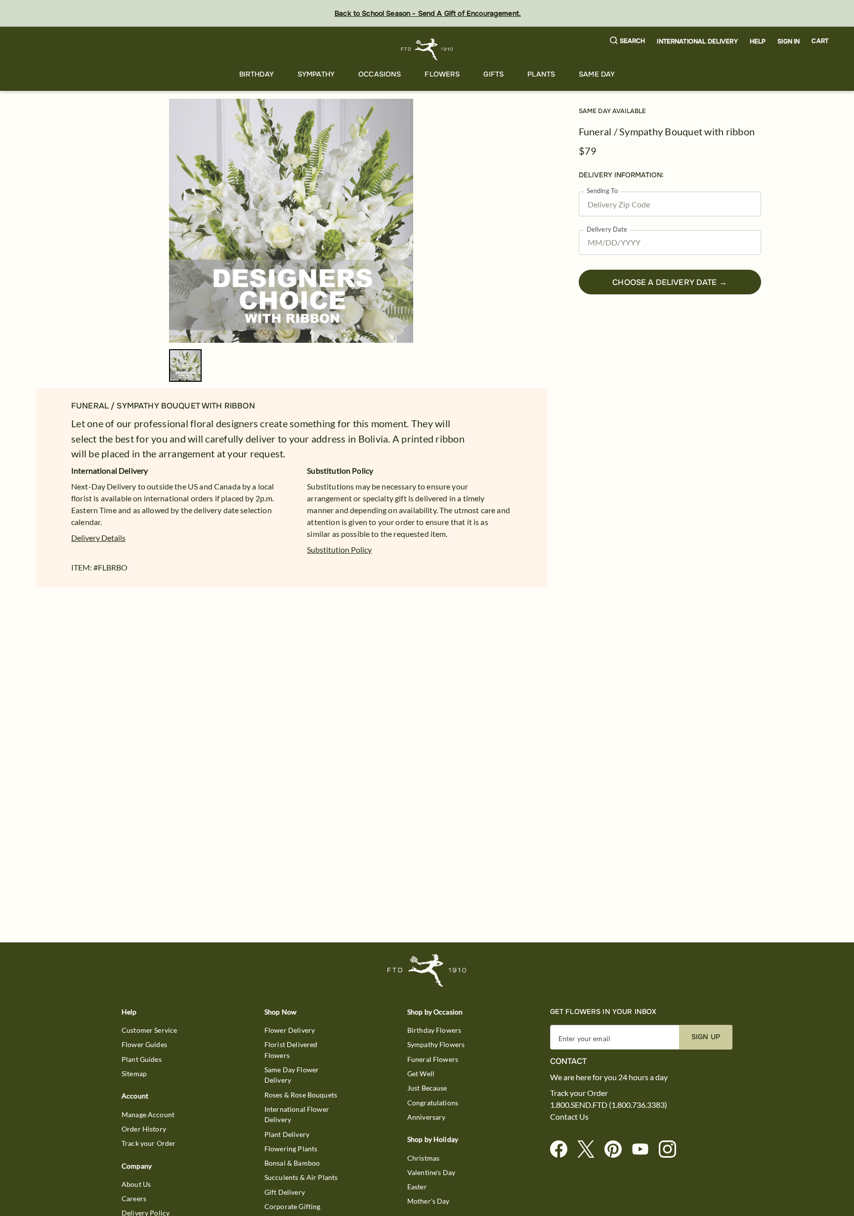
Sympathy (316, 74)
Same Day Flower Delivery (291, 1074)
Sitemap (134, 1073)
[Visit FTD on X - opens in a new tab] (589, 1149)
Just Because (427, 1088)
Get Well (420, 1073)
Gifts (493, 74)
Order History (144, 1129)
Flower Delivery (289, 1030)
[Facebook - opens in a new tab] (562, 1149)
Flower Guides (144, 1044)
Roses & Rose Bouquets (300, 1095)
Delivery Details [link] (98, 537)
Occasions (379, 74)
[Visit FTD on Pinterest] (617, 1149)
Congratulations (432, 1102)
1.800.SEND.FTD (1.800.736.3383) (608, 1105)
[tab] (291, 221)
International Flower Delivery (296, 1114)
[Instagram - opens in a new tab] (671, 1149)
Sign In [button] (788, 41)
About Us (136, 1184)
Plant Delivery (286, 1134)
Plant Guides (142, 1059)
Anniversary (426, 1117)
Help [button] (758, 41)
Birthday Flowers (434, 1030)
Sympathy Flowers (436, 1044)
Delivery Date (607, 229)
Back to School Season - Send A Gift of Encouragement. (428, 13)
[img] (291, 221)
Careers (134, 1198)
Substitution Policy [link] (339, 549)
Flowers (442, 74)
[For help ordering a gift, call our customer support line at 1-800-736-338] (427, 49)
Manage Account (148, 1114)
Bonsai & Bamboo (292, 1163)
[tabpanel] (291, 221)
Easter (417, 1186)
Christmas (423, 1158)
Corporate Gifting (292, 1206)
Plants (541, 74)
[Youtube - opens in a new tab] (644, 1149)
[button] (627, 41)
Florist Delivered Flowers (291, 1049)
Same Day (597, 74)
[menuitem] (256, 74)
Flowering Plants (290, 1148)
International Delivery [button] (697, 41)
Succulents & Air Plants (301, 1177)
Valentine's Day (431, 1172)
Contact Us (569, 1117)
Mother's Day (428, 1201)
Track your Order (148, 1143)
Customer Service (149, 1030)
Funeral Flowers (432, 1059)
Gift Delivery (284, 1192)
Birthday (256, 74)
